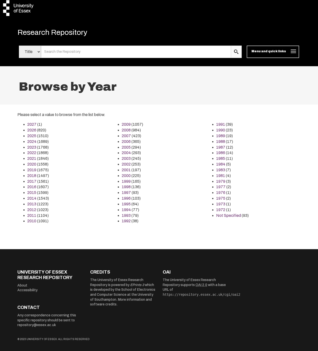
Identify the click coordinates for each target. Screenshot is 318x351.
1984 (220, 164)
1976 (220, 192)
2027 (32, 124)
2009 (126, 124)
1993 (126, 215)
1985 (220, 158)
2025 (31, 136)
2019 (31, 170)
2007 (126, 136)
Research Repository (52, 32)
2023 (31, 147)
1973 (220, 204)
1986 (220, 153)
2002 (126, 164)
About (22, 285)
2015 (31, 192)
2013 (31, 204)
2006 (126, 141)
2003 (126, 158)
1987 (220, 147)
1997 (126, 192)
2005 (126, 147)
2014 (32, 198)
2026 (31, 130)
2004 (126, 153)
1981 (220, 176)
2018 (31, 176)
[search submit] (236, 52)
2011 (31, 215)
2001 (126, 170)
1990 (220, 130)
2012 (31, 210)
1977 (221, 187)
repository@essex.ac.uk (36, 325)
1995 (126, 204)
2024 (32, 141)
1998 (126, 187)
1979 (220, 181)
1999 (126, 181)
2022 (31, 153)
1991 (220, 124)
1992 (126, 221)
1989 (220, 136)
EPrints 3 (137, 285)
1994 (126, 210)
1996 (126, 198)
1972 (220, 210)
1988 (220, 141)
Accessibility (27, 290)
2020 (31, 164)
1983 (220, 170)
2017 (32, 181)
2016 (31, 187)
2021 (31, 158)
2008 (126, 130)
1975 (220, 198)
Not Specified (228, 215)
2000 (126, 176)
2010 (31, 221)
